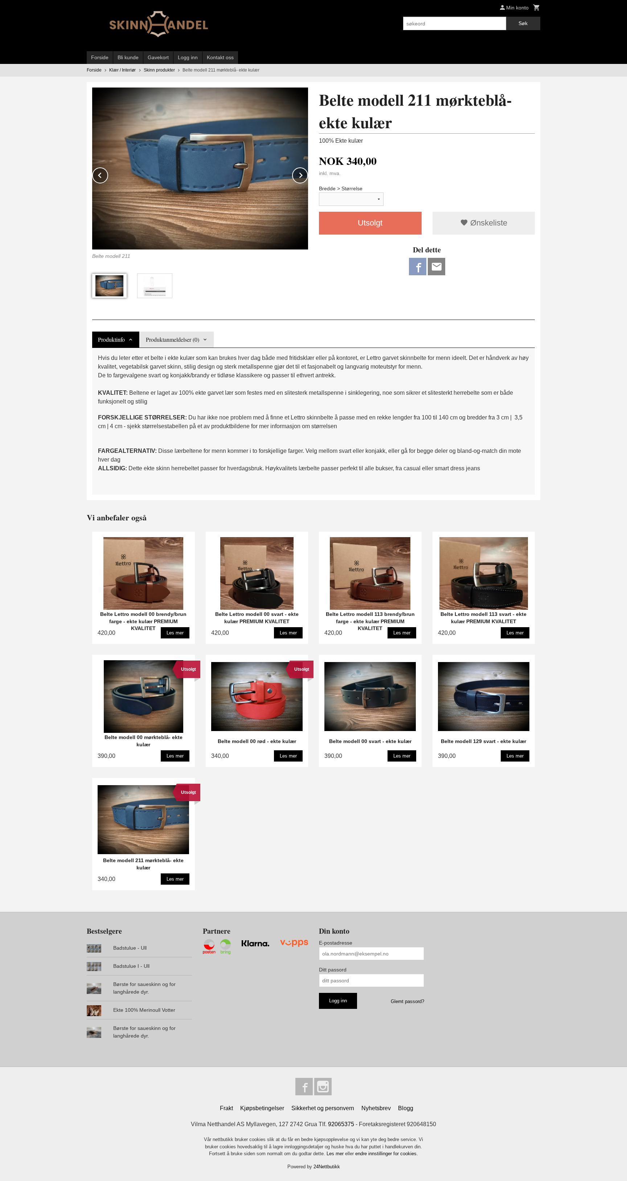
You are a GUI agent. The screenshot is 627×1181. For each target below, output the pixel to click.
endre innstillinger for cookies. (386, 1153)
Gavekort (158, 57)
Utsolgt (370, 222)
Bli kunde (128, 57)
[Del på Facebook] (417, 266)
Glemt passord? (407, 1001)
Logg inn (188, 57)
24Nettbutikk (327, 1166)
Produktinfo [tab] (111, 339)
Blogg (405, 1108)
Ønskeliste (487, 222)
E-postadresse (335, 943)
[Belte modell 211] (200, 168)
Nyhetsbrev (376, 1108)
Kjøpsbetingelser (262, 1108)
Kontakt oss (220, 57)
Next (307, 174)
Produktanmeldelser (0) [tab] (172, 339)
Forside (99, 57)
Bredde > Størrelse (340, 188)
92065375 (341, 1124)
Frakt (226, 1108)
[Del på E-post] (436, 266)
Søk (523, 23)
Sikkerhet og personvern (322, 1108)
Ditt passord (333, 970)
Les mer (336, 1153)
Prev (107, 174)
